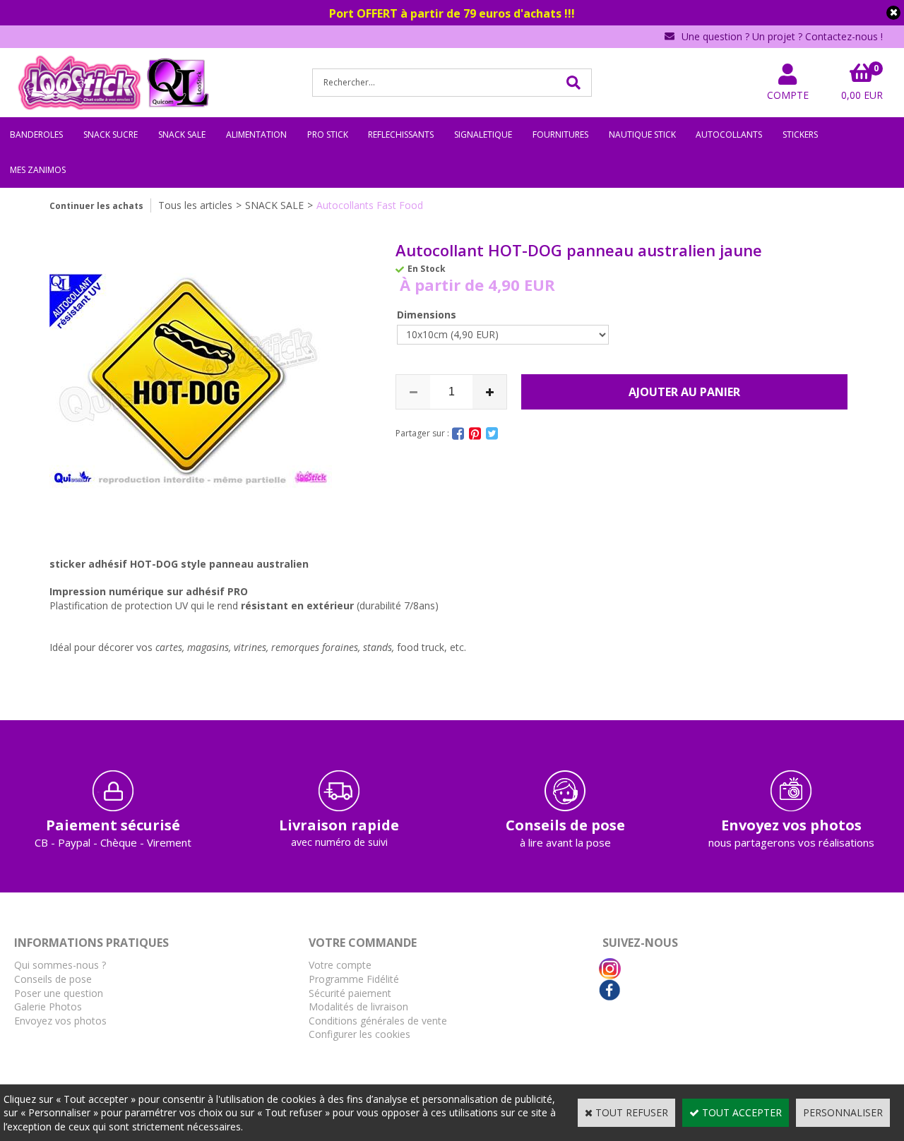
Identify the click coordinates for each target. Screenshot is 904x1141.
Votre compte (340, 965)
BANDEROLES (36, 135)
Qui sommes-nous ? (60, 965)
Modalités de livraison (358, 1006)
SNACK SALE (182, 135)
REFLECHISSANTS (401, 135)
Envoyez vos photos (60, 1020)
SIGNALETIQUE (483, 135)
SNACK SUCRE (110, 135)
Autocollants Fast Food (369, 205)
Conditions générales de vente (378, 1020)
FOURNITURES (560, 135)
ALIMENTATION (256, 135)
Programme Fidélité (354, 979)
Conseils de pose (53, 979)
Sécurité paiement (350, 993)
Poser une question (58, 993)
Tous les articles (195, 205)
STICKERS (800, 135)
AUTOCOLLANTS (729, 135)
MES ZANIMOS (38, 170)
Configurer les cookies (359, 1034)
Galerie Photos (48, 1006)
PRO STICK (327, 135)
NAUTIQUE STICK (642, 135)
